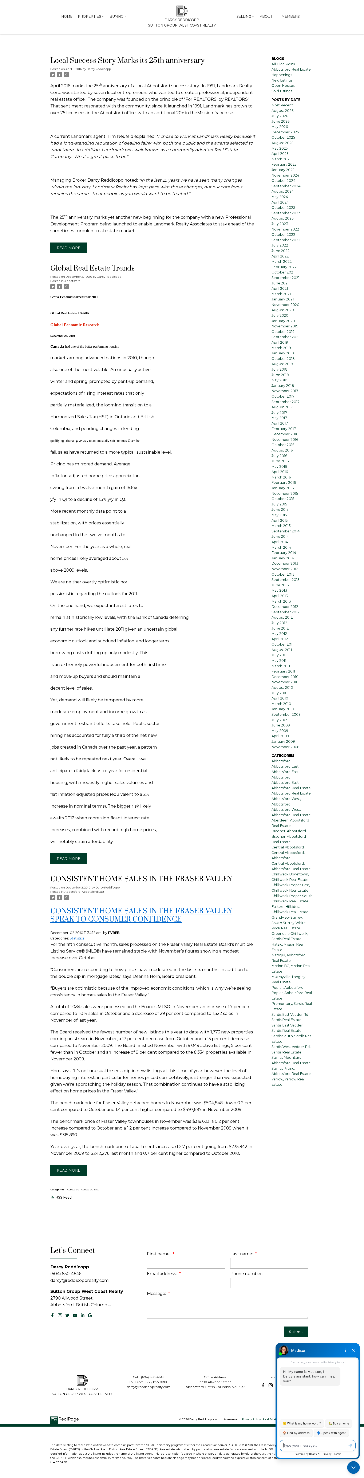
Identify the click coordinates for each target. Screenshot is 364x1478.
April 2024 (280, 202)
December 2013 (285, 563)
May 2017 (279, 418)
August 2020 (283, 310)
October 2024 (283, 181)
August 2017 (282, 407)
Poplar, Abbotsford (288, 988)
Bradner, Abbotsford (289, 831)
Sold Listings (282, 91)
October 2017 (283, 396)
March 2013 (281, 601)
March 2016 (281, 477)
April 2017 (280, 423)
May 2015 (279, 515)
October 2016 (283, 445)
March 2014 (281, 547)
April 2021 (280, 289)
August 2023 (283, 218)
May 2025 (280, 148)
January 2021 (283, 299)
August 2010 (282, 688)
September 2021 (286, 278)
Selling (244, 17)
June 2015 (280, 510)
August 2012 (282, 617)
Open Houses (283, 86)
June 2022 (281, 251)
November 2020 (285, 305)
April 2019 (280, 342)
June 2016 (280, 461)
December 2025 (285, 132)
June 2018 (280, 375)
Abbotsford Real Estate (291, 793)
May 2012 (279, 634)
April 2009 (280, 736)
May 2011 (279, 661)
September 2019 (286, 337)
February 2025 (284, 164)
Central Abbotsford (288, 847)
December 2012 (285, 607)
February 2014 (284, 553)
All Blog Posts (283, 64)
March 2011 (281, 666)
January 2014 (283, 558)
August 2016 (282, 450)
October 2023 (283, 208)
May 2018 (279, 380)
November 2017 (285, 391)
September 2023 (286, 213)
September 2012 (286, 612)
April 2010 (280, 698)
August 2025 (282, 143)
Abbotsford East (93, 891)
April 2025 (280, 154)
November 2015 (285, 494)
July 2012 (279, 623)
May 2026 (280, 127)
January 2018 (283, 386)
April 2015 (280, 521)
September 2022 (286, 240)
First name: (159, 1253)
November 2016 (285, 440)
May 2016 (279, 467)
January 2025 (283, 170)
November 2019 (285, 326)
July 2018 (280, 369)
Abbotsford (72, 281)
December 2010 (285, 677)
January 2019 (283, 353)
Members (291, 17)
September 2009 (286, 715)
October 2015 (283, 499)
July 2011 (279, 655)
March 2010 (281, 704)
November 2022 (285, 229)
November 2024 (285, 175)
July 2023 (280, 224)
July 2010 (280, 693)
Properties (89, 17)
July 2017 (279, 413)
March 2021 (281, 294)
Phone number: (246, 1273)
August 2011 (282, 650)
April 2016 (280, 472)
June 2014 (280, 537)
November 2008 (286, 747)
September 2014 (286, 531)
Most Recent (282, 105)
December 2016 (285, 434)
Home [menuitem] (66, 17)
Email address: (162, 1273)
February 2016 (284, 483)
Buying (117, 17)
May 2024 (280, 197)
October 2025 (283, 137)
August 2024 (283, 191)
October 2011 (283, 644)
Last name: (242, 1253)
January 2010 (283, 709)
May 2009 (280, 731)
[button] (52, 1315)
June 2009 (281, 725)
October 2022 (283, 235)
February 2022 (284, 267)
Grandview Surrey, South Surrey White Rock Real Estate (289, 922)
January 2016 (283, 488)
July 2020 (280, 316)
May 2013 (279, 590)
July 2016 (279, 456)
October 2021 (283, 272)
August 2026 (282, 111)
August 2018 (282, 364)
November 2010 (285, 682)
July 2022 (280, 245)
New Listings (282, 80)
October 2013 (283, 574)
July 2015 (279, 504)
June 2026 (280, 121)
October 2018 (283, 359)
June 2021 (280, 283)
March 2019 (281, 348)
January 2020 (283, 321)
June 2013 (280, 585)
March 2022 (282, 262)
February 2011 (283, 671)
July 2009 (280, 720)
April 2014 (280, 542)
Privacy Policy (251, 1419)
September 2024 (286, 186)
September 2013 (286, 580)
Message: (157, 1293)
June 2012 (280, 628)
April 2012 (280, 639)
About (266, 17)
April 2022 (280, 256)
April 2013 (280, 596)
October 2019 (283, 332)
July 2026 (280, 116)
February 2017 (284, 429)
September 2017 (286, 402)
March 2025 (282, 159)
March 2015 (281, 526)
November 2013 (285, 569)
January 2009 (283, 742)
